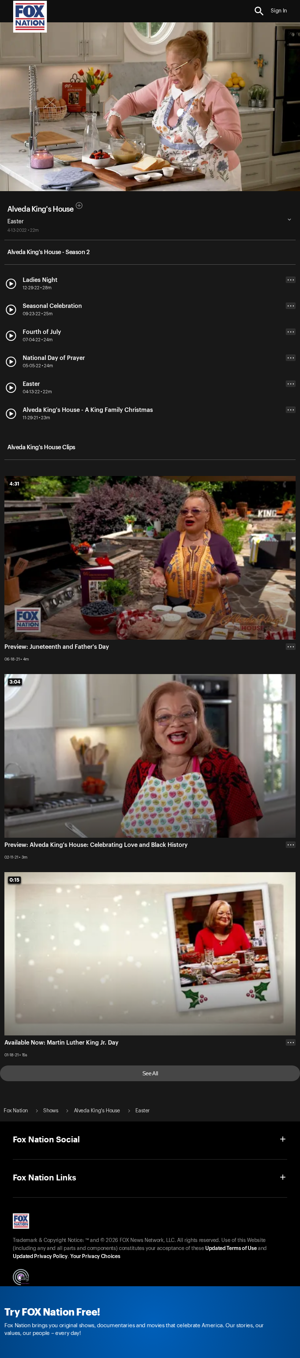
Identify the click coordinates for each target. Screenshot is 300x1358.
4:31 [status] (14, 484)
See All (150, 1073)
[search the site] (259, 11)
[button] (259, 11)
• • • (291, 280)
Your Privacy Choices (95, 1256)
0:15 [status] (14, 880)
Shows (50, 1110)
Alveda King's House (40, 209)
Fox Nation (16, 1110)
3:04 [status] (15, 682)
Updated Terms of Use (230, 1248)
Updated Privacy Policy (40, 1256)
